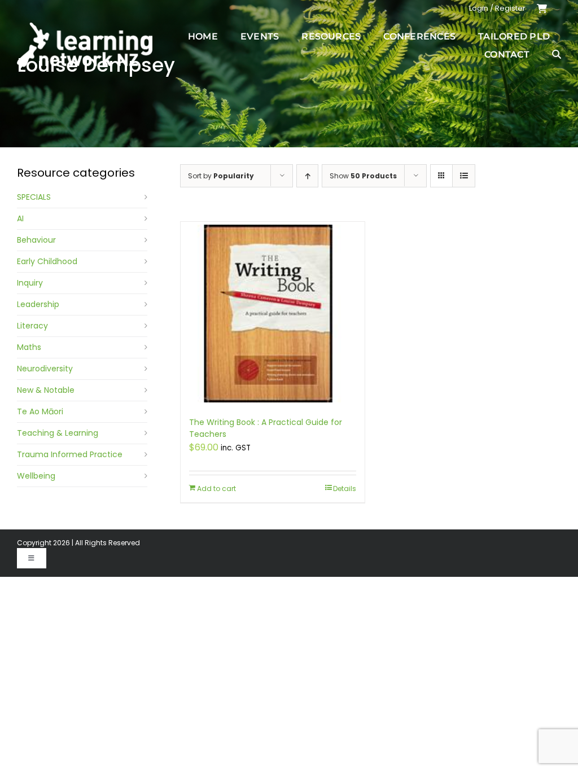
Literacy (32, 325)
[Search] (556, 54)
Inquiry (30, 282)
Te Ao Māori (40, 411)
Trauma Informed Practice (69, 454)
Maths (29, 347)
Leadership (38, 304)
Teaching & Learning (57, 433)
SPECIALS (34, 197)
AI (20, 218)
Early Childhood (47, 261)
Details (344, 488)
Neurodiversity (45, 368)
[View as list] (464, 176)
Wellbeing (36, 475)
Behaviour (36, 240)
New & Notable (46, 390)
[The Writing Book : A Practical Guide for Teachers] (272, 313)
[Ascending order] (307, 175)
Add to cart (216, 488)
